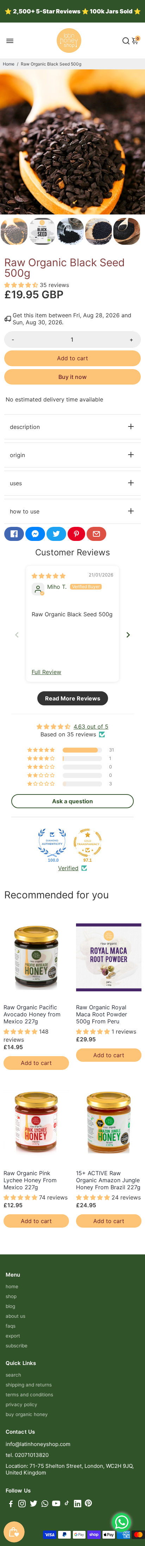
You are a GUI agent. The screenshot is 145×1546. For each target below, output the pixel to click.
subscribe (16, 1345)
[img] (48, 575)
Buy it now (72, 376)
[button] (22, 284)
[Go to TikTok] (66, 1504)
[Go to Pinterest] (76, 534)
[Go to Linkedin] (77, 1504)
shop (11, 1296)
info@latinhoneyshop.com (38, 1444)
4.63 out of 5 (91, 726)
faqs (10, 1326)
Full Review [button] (46, 671)
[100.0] (52, 843)
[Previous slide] (17, 635)
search (13, 1375)
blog (10, 1306)
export (13, 1336)
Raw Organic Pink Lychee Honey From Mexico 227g (30, 1180)
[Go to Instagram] (22, 1504)
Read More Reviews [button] (72, 698)
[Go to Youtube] (56, 1504)
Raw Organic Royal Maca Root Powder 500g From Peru (101, 1014)
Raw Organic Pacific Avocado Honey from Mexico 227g (32, 1014)
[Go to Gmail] (96, 534)
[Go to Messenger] (35, 534)
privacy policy (21, 1404)
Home (8, 64)
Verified (68, 868)
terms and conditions (29, 1394)
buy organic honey (27, 1414)
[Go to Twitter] (56, 534)
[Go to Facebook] (14, 534)
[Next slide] (128, 635)
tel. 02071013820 (27, 1455)
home (12, 1286)
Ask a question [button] (72, 801)
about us (15, 1316)
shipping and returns (29, 1385)
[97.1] (88, 843)
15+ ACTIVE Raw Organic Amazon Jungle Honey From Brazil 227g (108, 1180)
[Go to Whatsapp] (45, 1504)
